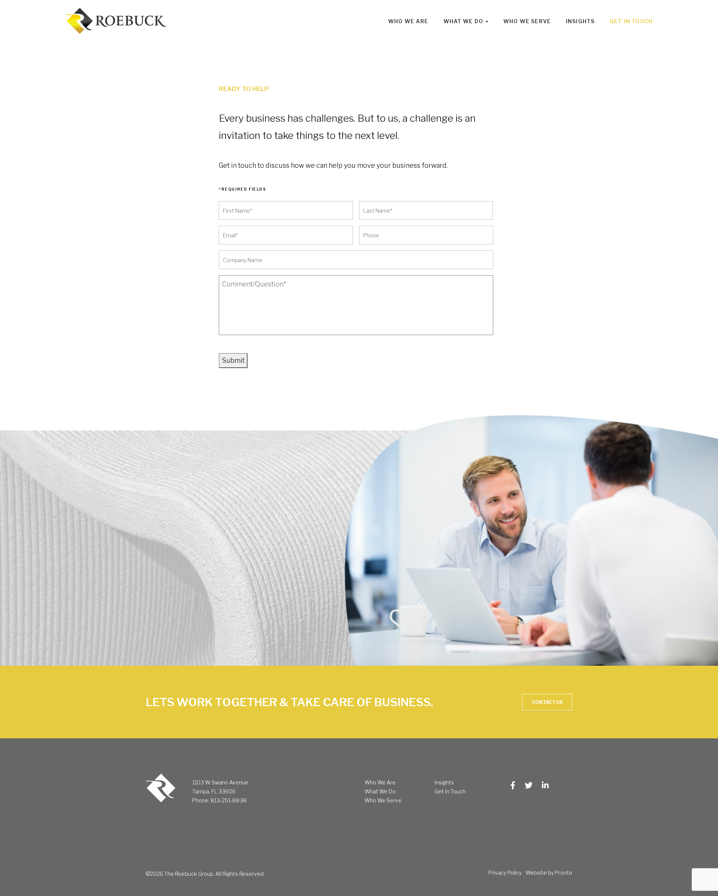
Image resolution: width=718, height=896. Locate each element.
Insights (580, 21)
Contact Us (547, 702)
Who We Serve (527, 21)
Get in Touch (631, 21)
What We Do (380, 791)
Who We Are (408, 21)
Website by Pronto (548, 872)
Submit (233, 360)
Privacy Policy (505, 872)
